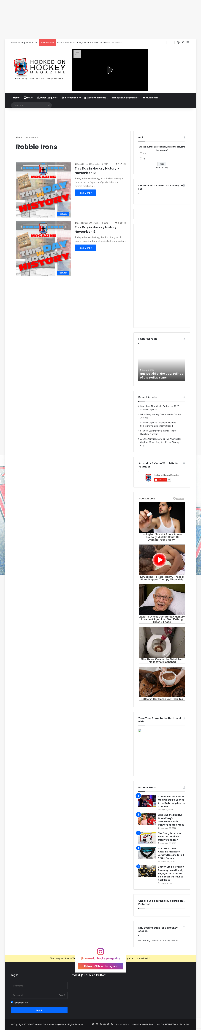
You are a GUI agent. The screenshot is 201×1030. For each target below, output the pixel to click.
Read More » (85, 192)
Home (16, 97)
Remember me (20, 1002)
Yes (144, 153)
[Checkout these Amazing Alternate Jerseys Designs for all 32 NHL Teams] (147, 853)
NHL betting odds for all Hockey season (158, 940)
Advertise (184, 1024)
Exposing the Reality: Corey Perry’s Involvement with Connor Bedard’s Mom (171, 819)
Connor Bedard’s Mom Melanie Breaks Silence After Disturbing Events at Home (171, 801)
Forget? (62, 995)
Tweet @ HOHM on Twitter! (89, 975)
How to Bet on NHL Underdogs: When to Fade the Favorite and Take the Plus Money (99, 42)
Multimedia (151, 97)
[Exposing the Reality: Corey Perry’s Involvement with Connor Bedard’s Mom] (147, 819)
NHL (28, 97)
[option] (161, 363)
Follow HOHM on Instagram (100, 966)
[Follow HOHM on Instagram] (100, 953)
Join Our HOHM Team (167, 1024)
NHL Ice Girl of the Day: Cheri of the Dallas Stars (160, 375)
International (71, 97)
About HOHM (122, 1024)
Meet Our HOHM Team (143, 1024)
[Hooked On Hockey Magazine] (39, 67)
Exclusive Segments (126, 97)
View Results (161, 167)
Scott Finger (82, 164)
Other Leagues (48, 97)
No (144, 158)
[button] (110, 70)
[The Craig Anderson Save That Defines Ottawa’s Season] (147, 838)
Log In (39, 1010)
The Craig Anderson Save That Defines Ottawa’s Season (169, 836)
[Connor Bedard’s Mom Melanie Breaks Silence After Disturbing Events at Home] (147, 801)
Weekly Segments (96, 97)
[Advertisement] (100, 118)
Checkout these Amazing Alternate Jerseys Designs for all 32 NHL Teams (171, 853)
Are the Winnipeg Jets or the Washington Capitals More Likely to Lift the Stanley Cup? (160, 442)
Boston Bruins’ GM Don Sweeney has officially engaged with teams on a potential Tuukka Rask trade (171, 873)
